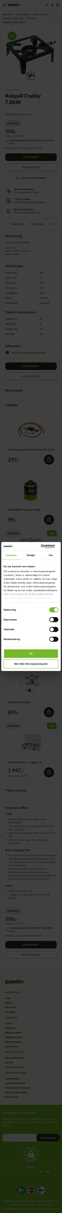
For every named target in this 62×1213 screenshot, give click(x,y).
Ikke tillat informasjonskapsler (31, 663)
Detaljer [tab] (31, 555)
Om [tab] (51, 555)
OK (31, 653)
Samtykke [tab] (11, 555)
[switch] (53, 619)
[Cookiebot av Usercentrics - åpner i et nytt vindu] (44, 546)
